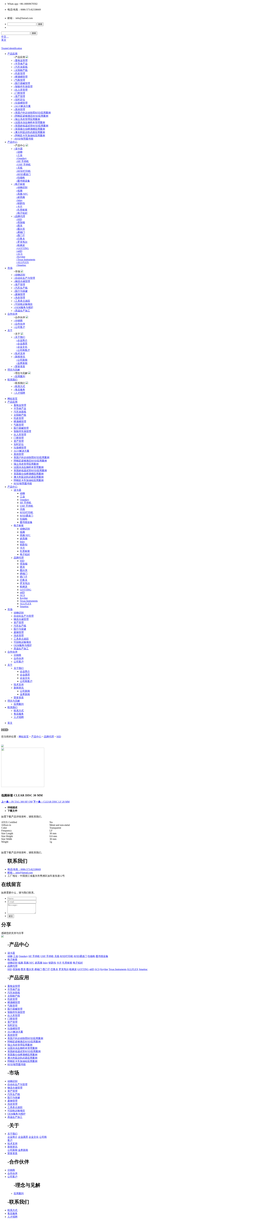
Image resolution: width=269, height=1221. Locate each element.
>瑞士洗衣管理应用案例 (27, 119)
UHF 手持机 (26, 506)
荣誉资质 (19, 697)
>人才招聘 (19, 393)
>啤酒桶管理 (21, 76)
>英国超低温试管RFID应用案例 (31, 125)
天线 (22, 509)
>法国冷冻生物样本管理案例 (29, 122)
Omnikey (24, 499)
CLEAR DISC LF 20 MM (51, 801)
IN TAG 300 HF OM (17, 801)
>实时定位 (19, 99)
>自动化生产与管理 (24, 278)
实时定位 (19, 444)
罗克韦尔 (25, 583)
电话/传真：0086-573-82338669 (24, 869)
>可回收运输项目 (23, 304)
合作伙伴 (12, 314)
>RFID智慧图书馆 (23, 138)
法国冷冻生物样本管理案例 (29, 467)
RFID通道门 (26, 515)
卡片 (22, 548)
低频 (22, 532)
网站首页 (12, 398)
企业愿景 (25, 674)
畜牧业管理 (20, 405)
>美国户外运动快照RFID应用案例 (32, 112)
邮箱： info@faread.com (20, 872)
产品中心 (12, 142)
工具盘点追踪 (21, 638)
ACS (22, 595)
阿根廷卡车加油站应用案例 (29, 480)
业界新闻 (25, 694)
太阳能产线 (20, 415)
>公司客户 (19, 327)
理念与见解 (13, 369)
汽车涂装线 (20, 411)
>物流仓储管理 (22, 281)
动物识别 (25, 528)
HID (22, 560)
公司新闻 (25, 691)
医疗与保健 (20, 629)
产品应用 (12, 53)
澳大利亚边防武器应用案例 (29, 477)
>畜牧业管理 (21, 60)
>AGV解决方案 (22, 106)
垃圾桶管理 (20, 447)
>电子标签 (19, 184)
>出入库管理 (21, 89)
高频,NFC (25, 535)
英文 (3, 40)
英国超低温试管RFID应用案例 (30, 470)
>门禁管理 (19, 93)
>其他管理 (19, 109)
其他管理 (19, 454)
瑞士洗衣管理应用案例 (26, 464)
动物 (22, 493)
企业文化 (25, 678)
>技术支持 (19, 353)
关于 (9, 330)
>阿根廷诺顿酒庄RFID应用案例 (31, 116)
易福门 (23, 573)
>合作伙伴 (19, 324)
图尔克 (23, 570)
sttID (22, 592)
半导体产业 (20, 408)
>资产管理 (19, 96)
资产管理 (19, 441)
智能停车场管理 (22, 431)
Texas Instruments (29, 601)
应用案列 (19, 704)
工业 (22, 496)
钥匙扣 (23, 544)
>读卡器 (18, 148)
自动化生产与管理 (24, 616)
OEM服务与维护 (23, 645)
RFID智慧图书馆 (23, 483)
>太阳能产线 (21, 70)
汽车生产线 (20, 625)
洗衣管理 (19, 635)
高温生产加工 (21, 648)
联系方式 (19, 710)
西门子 (23, 576)
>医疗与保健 (21, 291)
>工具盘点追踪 (22, 301)
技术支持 (19, 684)
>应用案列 (19, 376)
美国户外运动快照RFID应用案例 (31, 457)
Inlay (22, 541)
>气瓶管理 (19, 80)
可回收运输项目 (22, 642)
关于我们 (19, 668)
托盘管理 (19, 418)
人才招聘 (19, 717)
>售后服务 (19, 389)
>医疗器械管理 (22, 83)
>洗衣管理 (19, 297)
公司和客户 (26, 681)
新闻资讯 (19, 687)
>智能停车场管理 (23, 86)
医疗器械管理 (21, 428)
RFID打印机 (26, 512)
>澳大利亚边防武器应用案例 (29, 132)
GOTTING (25, 589)
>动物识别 (19, 274)
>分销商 (18, 320)
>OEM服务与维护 (23, 307)
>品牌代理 (19, 216)
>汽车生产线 (21, 287)
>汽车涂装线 (21, 67)
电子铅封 (25, 554)
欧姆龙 (23, 586)
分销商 (17, 655)
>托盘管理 (19, 73)
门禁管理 (19, 437)
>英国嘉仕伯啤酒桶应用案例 (29, 129)
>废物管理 (19, 294)
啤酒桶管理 (20, 421)
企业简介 (25, 671)
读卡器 (17, 490)
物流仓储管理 (21, 619)
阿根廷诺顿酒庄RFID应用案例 (30, 460)
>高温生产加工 (22, 310)
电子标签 (19, 525)
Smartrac (24, 606)
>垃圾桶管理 (21, 103)
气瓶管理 (19, 424)
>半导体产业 (21, 63)
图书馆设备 (26, 522)
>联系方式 (19, 386)
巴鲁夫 (23, 580)
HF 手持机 (25, 502)
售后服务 (19, 714)
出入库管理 (20, 434)
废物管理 (19, 632)
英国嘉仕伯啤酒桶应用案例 (29, 473)
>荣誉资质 (19, 366)
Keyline (24, 598)
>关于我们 (19, 337)
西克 (22, 567)
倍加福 (23, 563)
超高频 (23, 538)
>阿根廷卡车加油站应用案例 (29, 135)
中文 (5, 36)
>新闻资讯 (19, 356)
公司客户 (19, 661)
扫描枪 (23, 519)
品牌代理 (19, 557)
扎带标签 (25, 551)
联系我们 (12, 379)
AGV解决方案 (21, 451)
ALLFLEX (25, 603)
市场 (9, 268)
